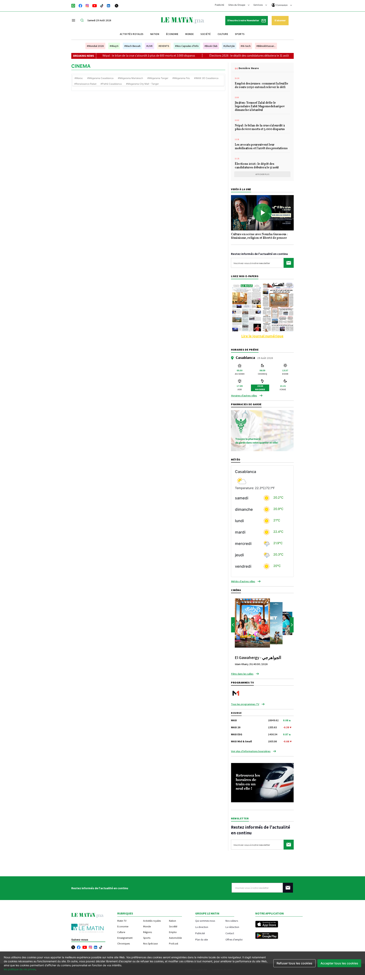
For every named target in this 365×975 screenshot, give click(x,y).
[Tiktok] (102, 5)
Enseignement (125, 938)
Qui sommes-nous (205, 920)
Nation (154, 34)
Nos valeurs (231, 920)
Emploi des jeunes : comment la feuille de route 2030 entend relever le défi (261, 85)
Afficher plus (262, 174)
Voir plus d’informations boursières (251, 751)
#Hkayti (114, 46)
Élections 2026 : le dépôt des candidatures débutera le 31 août (217, 56)
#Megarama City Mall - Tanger (142, 83)
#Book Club (211, 46)
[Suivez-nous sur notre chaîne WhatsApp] (74, 5)
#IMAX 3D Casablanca (206, 78)
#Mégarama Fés (181, 78)
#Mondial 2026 (95, 46)
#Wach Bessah (132, 46)
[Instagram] (87, 5)
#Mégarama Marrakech (130, 78)
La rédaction (232, 926)
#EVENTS (164, 46)
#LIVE (149, 46)
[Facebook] (80, 5)
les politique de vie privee (20, 969)
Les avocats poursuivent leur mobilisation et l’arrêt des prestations (261, 147)
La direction (201, 926)
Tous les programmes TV (245, 704)
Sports (239, 34)
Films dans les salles (242, 673)
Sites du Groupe (237, 4)
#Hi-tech (246, 46)
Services (258, 4)
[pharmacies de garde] (262, 430)
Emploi (173, 932)
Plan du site (201, 939)
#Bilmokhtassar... (265, 46)
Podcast (173, 943)
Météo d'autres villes (243, 581)
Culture (223, 34)
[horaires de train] (262, 782)
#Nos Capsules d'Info (187, 46)
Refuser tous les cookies (294, 963)
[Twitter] (116, 5)
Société (206, 34)
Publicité (219, 4)
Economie (122, 926)
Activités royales (132, 34)
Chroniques (123, 943)
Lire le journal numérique (262, 335)
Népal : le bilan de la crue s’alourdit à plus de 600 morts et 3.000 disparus (117, 56)
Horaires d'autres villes (244, 395)
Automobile (175, 938)
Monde (189, 34)
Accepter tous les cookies (339, 963)
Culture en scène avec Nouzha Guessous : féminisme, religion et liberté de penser (259, 236)
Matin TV (121, 920)
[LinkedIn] (108, 5)
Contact (229, 933)
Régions (147, 932)
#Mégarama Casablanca (100, 78)
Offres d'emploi (234, 939)
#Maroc (79, 78)
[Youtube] (94, 5)
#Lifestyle (229, 46)
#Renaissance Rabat (85, 83)
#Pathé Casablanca (111, 83)
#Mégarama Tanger (157, 78)
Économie (172, 34)
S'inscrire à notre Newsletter (243, 20)
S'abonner (280, 20)
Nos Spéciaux (150, 943)
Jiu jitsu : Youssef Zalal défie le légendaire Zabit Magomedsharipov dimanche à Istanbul (260, 106)
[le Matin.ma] (182, 20)
